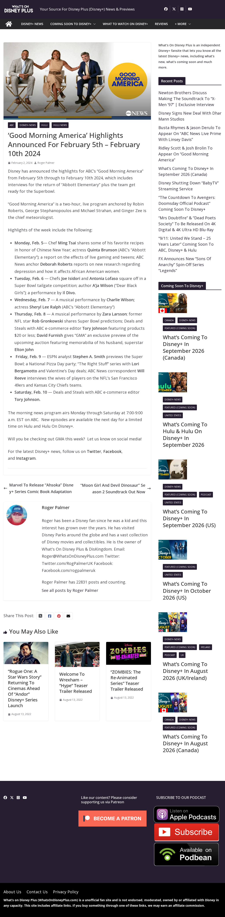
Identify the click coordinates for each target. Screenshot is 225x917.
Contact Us (37, 891)
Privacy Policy (65, 891)
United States (173, 415)
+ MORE (181, 24)
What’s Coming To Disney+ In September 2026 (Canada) (185, 347)
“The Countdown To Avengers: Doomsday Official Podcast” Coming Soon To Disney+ (186, 203)
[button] (93, 24)
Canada (169, 320)
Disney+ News (28, 125)
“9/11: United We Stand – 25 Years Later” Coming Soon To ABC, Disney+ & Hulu (186, 244)
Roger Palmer (46, 163)
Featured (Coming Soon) (180, 328)
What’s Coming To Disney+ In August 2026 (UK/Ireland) (185, 670)
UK (182, 655)
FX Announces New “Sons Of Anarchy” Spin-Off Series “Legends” (184, 264)
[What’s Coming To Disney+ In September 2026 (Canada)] (172, 296)
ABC (12, 125)
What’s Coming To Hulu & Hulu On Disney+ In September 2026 (185, 435)
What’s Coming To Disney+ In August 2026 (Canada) (185, 743)
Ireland (205, 647)
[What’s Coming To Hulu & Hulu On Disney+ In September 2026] (172, 375)
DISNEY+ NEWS (32, 24)
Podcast (206, 494)
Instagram (26, 458)
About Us (12, 891)
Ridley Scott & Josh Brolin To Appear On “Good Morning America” (185, 153)
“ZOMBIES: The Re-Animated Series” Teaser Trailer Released (127, 680)
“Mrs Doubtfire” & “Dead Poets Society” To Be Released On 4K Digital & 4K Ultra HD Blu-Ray (187, 223)
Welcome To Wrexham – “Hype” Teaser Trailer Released (75, 682)
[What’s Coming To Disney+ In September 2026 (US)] (172, 462)
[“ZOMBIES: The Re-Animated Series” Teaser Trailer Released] (128, 645)
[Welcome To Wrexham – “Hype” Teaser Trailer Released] (77, 645)
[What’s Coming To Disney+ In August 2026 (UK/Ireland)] (172, 615)
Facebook (112, 451)
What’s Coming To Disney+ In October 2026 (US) (187, 590)
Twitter (94, 451)
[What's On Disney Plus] (8, 23)
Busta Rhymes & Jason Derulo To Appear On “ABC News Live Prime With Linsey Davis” (189, 133)
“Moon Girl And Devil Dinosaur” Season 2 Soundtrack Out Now (112, 489)
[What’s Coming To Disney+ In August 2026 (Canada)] (172, 696)
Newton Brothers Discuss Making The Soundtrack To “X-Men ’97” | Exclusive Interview (187, 98)
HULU (44, 125)
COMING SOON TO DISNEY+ (70, 24)
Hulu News (60, 125)
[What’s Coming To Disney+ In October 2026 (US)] (172, 543)
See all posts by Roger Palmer (70, 590)
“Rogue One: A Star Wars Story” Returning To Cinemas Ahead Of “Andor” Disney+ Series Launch (24, 688)
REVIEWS (161, 24)
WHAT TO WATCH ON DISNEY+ (125, 24)
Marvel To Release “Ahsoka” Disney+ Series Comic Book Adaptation (41, 488)
